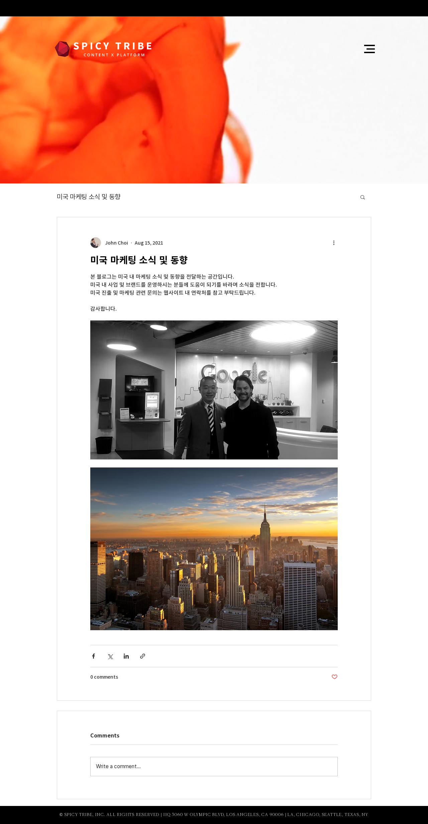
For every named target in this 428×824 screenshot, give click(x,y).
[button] (369, 49)
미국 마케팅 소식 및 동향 (88, 197)
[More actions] (334, 243)
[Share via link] (142, 656)
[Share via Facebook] (93, 656)
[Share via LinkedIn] (126, 656)
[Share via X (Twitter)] (110, 656)
